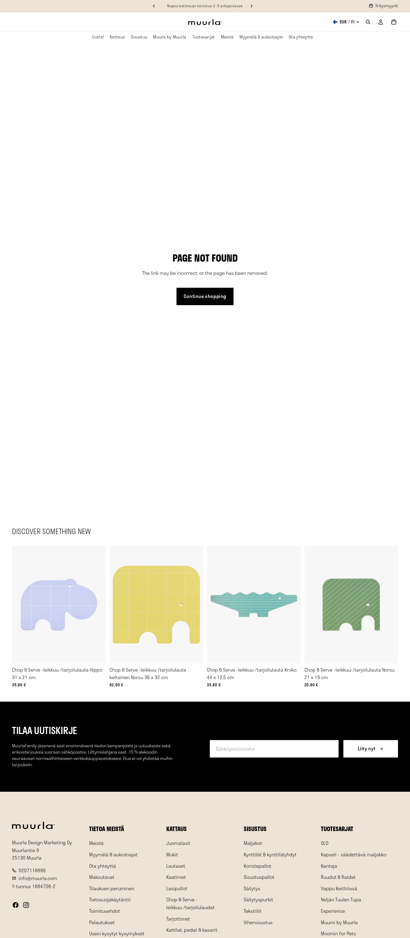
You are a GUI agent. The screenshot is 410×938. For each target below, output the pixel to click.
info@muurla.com (38, 878)
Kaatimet (176, 877)
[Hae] (368, 22)
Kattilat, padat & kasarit (191, 929)
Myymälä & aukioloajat (113, 854)
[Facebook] (15, 905)
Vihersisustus (258, 922)
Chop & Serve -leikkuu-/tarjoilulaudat (190, 903)
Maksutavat (101, 877)
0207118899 (32, 870)
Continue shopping (205, 296)
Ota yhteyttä (102, 865)
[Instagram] (26, 905)
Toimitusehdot (104, 911)
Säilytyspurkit (258, 899)
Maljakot (253, 843)
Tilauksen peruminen (111, 888)
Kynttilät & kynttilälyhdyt (270, 854)
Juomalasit (178, 843)
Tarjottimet (178, 918)
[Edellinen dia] (21, 604)
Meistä (96, 843)
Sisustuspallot (259, 877)
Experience (333, 911)
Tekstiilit (252, 911)
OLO (324, 843)
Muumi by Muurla (339, 922)
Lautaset (175, 865)
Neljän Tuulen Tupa (341, 899)
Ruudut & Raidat (338, 877)
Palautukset (102, 922)
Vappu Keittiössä (339, 888)
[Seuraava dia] (97, 604)
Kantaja (329, 865)
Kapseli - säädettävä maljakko (353, 854)
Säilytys (252, 888)
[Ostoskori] (393, 22)
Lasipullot (176, 888)
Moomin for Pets (338, 933)
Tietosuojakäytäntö (110, 899)
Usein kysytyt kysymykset (116, 933)
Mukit (172, 854)
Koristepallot (257, 865)
